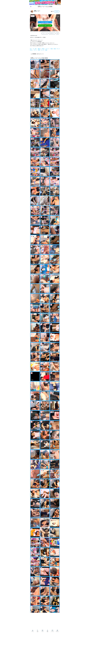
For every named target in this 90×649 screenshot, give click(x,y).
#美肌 (55, 48)
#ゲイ (31, 48)
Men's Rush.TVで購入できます (44, 25)
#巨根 (39, 50)
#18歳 (46, 50)
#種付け (39, 48)
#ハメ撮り (35, 48)
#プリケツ (48, 48)
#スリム (35, 50)
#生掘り (43, 48)
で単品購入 (45, 22)
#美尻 (52, 48)
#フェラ (58, 48)
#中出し (31, 50)
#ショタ (42, 50)
